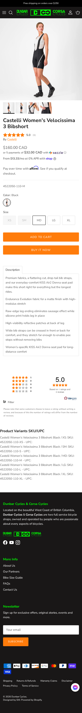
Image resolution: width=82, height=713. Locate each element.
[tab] (12, 270)
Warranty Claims (48, 680)
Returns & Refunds (26, 680)
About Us (9, 566)
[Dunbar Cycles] (41, 12)
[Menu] (4, 12)
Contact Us (10, 590)
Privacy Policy (10, 685)
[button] (41, 152)
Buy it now (41, 250)
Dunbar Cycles (19, 696)
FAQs (6, 583)
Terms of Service (30, 685)
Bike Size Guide (13, 578)
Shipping (7, 680)
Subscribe (15, 641)
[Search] (12, 12)
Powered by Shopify (31, 699)
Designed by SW (11, 699)
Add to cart (41, 237)
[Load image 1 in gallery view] (41, 59)
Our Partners (11, 571)
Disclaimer (67, 680)
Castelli (12, 139)
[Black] (7, 202)
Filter (10, 402)
